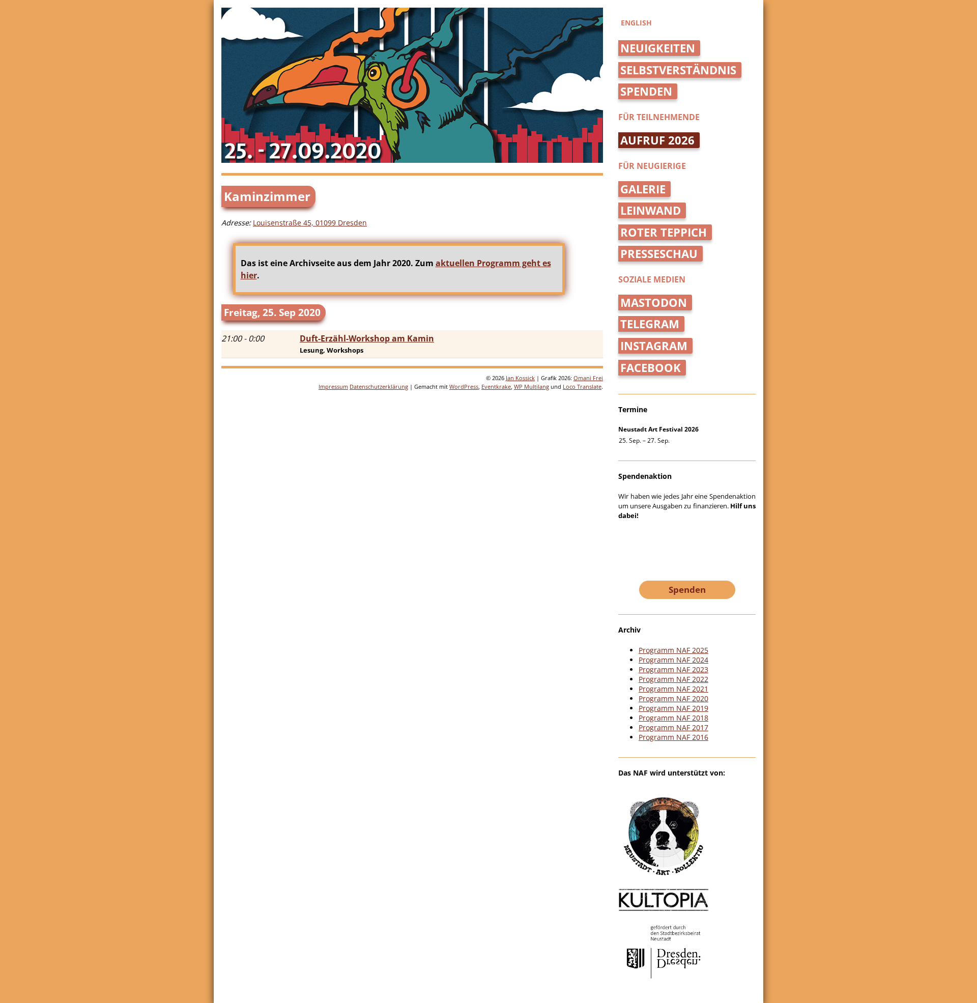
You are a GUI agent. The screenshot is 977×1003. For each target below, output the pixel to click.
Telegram (649, 324)
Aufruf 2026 (657, 140)
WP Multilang (531, 386)
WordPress (463, 386)
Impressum (333, 386)
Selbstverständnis (678, 70)
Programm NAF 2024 (673, 660)
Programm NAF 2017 (673, 727)
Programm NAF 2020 (673, 698)
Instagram (653, 346)
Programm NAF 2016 (673, 737)
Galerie (643, 189)
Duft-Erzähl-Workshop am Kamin (367, 338)
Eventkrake (496, 386)
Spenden (646, 91)
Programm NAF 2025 (673, 650)
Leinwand (650, 210)
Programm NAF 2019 (673, 708)
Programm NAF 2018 (673, 718)
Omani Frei (588, 378)
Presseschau (659, 254)
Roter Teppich (663, 232)
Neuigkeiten (657, 48)
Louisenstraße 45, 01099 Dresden (310, 222)
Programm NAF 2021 (673, 689)
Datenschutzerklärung (379, 386)
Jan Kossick (520, 378)
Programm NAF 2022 (673, 679)
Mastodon (653, 302)
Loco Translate (582, 386)
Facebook (650, 368)
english (636, 22)
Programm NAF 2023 (673, 669)
